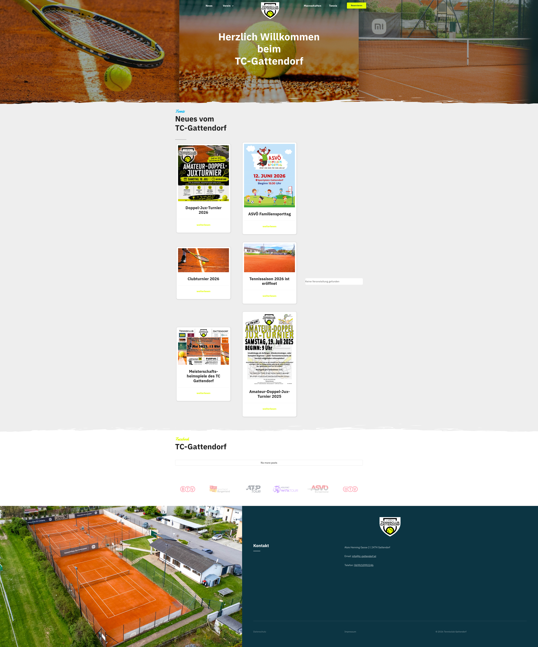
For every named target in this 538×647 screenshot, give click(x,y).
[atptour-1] (253, 486)
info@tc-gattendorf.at (364, 556)
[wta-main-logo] (285, 486)
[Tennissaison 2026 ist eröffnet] (269, 245)
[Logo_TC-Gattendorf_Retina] (270, 3)
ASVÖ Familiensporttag (269, 213)
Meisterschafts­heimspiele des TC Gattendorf (203, 376)
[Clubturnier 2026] (203, 250)
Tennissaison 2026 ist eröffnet (269, 281)
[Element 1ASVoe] (317, 486)
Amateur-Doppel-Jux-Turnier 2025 (269, 394)
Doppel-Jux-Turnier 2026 (203, 210)
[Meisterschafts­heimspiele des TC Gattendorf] (203, 330)
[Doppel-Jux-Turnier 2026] (203, 147)
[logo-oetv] (350, 487)
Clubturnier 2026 (203, 278)
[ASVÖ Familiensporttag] (269, 146)
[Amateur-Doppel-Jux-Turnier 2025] (269, 315)
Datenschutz (259, 631)
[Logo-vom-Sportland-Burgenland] (220, 486)
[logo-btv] (187, 487)
